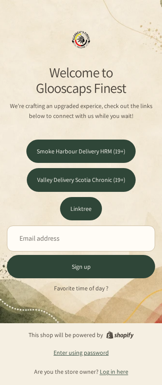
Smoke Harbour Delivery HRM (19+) (81, 151)
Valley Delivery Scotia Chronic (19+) (81, 180)
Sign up (81, 266)
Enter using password (81, 352)
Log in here (114, 371)
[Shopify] (119, 335)
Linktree (81, 209)
